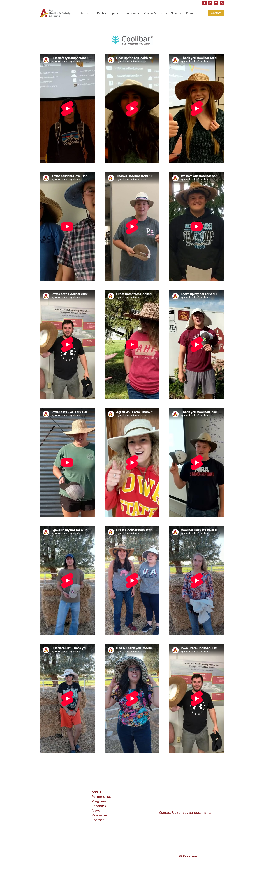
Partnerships (106, 13)
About (85, 13)
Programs (129, 13)
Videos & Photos (155, 13)
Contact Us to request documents (185, 812)
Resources (193, 13)
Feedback (99, 806)
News (175, 13)
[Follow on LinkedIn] (210, 3)
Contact (98, 820)
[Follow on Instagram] (222, 3)
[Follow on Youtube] (216, 3)
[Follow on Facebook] (204, 3)
